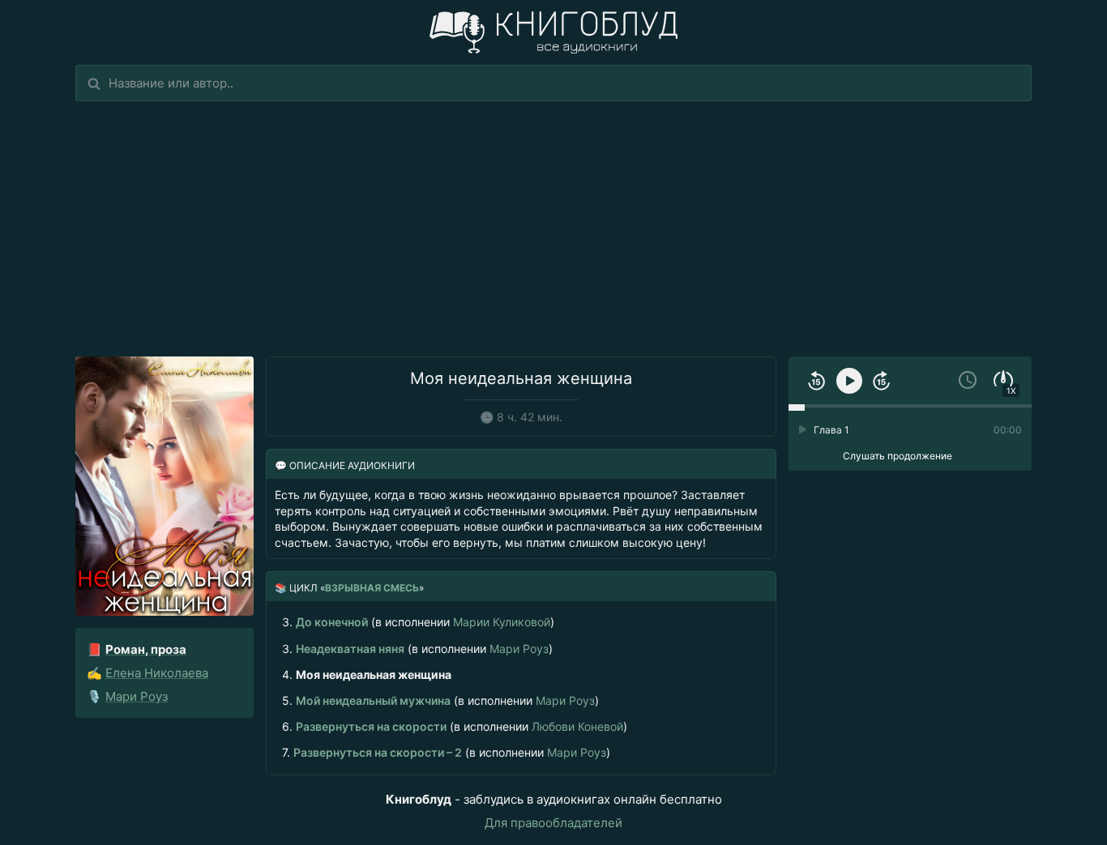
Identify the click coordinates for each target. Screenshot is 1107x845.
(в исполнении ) (418, 622)
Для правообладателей (553, 822)
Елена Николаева (156, 673)
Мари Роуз (136, 696)
